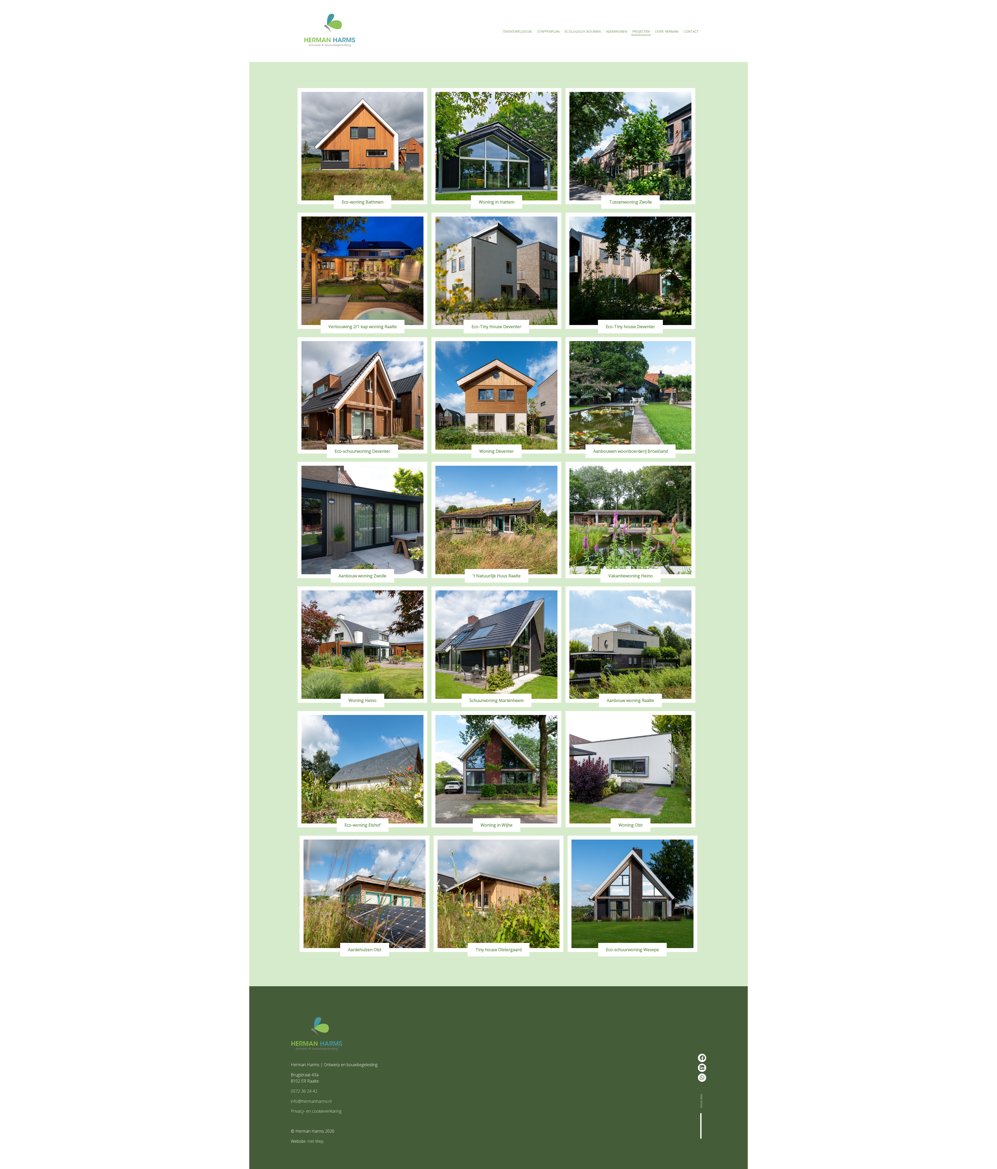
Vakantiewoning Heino (630, 576)
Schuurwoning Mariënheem (496, 700)
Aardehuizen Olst (364, 949)
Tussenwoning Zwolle (630, 202)
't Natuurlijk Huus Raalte (497, 576)
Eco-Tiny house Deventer (630, 326)
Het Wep (315, 1141)
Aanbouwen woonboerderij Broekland (630, 451)
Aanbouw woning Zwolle (362, 576)
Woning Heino (362, 700)
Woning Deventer (496, 451)
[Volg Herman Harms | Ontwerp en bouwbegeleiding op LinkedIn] (702, 1068)
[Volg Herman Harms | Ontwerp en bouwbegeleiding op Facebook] (702, 1058)
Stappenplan (548, 30)
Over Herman (666, 30)
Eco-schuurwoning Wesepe (632, 949)
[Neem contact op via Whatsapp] (702, 1077)
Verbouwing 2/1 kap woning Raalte (362, 326)
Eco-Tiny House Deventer (496, 326)
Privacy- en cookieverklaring (316, 1111)
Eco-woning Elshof (363, 825)
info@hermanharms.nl (311, 1101)
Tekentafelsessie (517, 30)
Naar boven (701, 1101)
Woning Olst (630, 825)
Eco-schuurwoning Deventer (362, 451)
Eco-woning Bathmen (362, 202)
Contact (691, 30)
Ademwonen (616, 30)
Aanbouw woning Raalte (630, 700)
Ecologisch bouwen (583, 30)
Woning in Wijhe (497, 825)
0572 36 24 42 (304, 1091)
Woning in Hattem (496, 202)
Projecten (641, 30)
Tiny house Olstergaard (498, 949)
